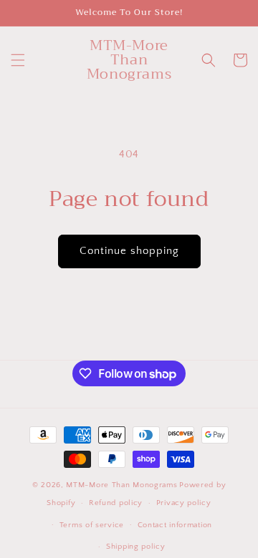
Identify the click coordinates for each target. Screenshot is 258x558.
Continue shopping (129, 251)
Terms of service (91, 525)
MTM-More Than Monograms (121, 485)
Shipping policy (136, 546)
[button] (18, 60)
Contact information (175, 525)
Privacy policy (183, 503)
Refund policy (116, 503)
